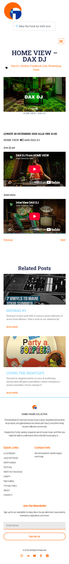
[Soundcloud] (28, 555)
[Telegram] (47, 555)
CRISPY (7, 476)
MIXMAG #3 (16, 310)
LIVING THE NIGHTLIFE (25, 373)
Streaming (54, 65)
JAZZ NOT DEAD (11, 458)
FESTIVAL (8, 467)
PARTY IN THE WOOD (13, 472)
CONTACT (8, 495)
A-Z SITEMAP (9, 453)
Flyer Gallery (9, 481)
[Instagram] (21, 555)
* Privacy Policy (10, 485)
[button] (61, 41)
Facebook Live (38, 65)
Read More (12, 327)
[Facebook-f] (40, 555)
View (36, 69)
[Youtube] (34, 555)
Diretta (25, 65)
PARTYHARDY (10, 462)
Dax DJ (15, 65)
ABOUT (7, 490)
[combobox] (34, 26)
